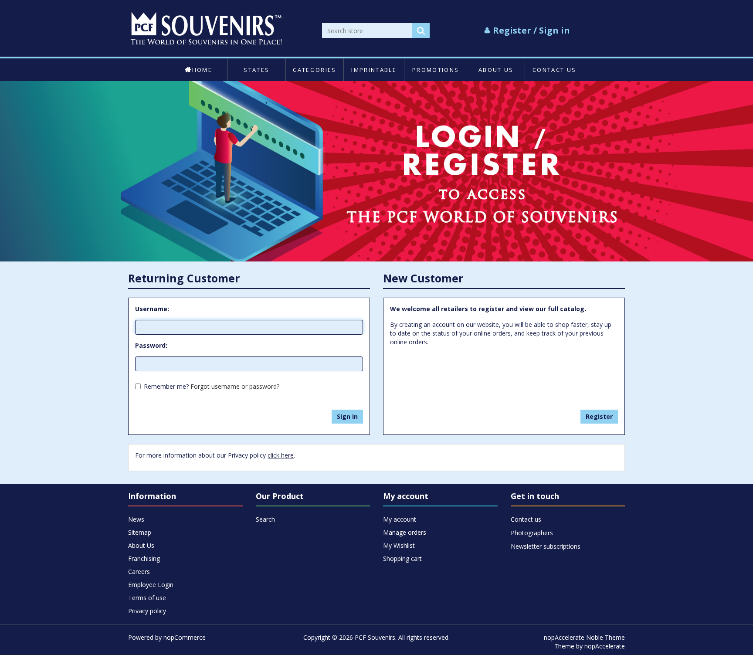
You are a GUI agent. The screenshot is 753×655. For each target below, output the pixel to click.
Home (202, 70)
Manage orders (404, 532)
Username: (152, 309)
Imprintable (374, 70)
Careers (139, 571)
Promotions (435, 70)
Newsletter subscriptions (545, 546)
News (136, 519)
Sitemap (139, 532)
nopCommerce (184, 637)
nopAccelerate (604, 646)
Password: (151, 345)
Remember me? (166, 386)
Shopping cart (402, 558)
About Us (496, 70)
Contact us (554, 70)
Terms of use (147, 598)
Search (265, 519)
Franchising (144, 558)
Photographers (532, 533)
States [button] (256, 70)
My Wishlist (399, 545)
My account (399, 519)
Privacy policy (147, 611)
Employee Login (150, 584)
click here (281, 455)
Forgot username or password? (234, 386)
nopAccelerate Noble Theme (584, 637)
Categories (314, 70)
